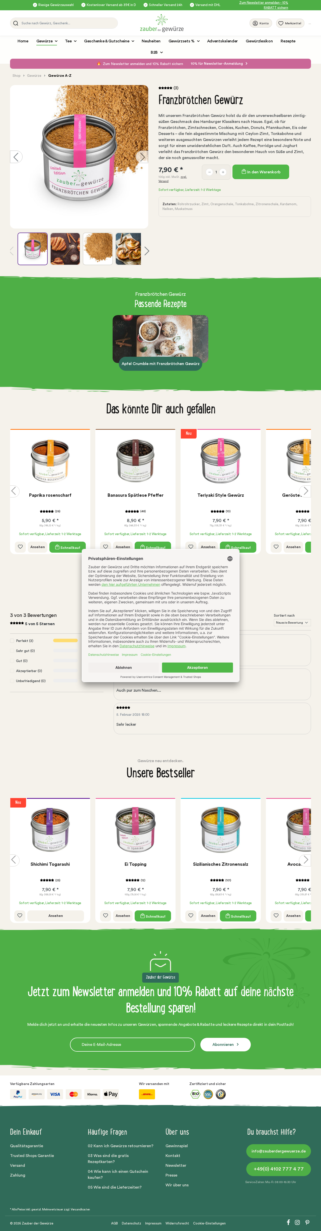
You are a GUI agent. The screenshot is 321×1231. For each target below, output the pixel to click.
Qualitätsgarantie (26, 1146)
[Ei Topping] (135, 829)
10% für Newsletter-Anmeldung (217, 63)
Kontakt (173, 1156)
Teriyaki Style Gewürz (220, 495)
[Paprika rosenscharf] (50, 460)
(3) (176, 88)
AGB (114, 1223)
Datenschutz (131, 1223)
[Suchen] (14, 23)
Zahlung (17, 1175)
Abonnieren (223, 1045)
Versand (17, 1166)
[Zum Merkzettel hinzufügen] (20, 547)
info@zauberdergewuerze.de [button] (279, 1151)
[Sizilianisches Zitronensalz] (221, 829)
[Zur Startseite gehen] (195, 23)
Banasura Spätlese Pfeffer (136, 495)
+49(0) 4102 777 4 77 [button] (279, 1169)
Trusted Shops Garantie (32, 1156)
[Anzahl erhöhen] (223, 172)
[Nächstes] (142, 157)
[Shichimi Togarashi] (50, 829)
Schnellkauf (70, 547)
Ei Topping (135, 864)
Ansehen (37, 547)
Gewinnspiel (177, 1146)
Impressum (153, 1223)
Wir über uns (177, 1185)
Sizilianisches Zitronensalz (220, 864)
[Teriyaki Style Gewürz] (221, 460)
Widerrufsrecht (177, 1223)
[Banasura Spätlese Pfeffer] (135, 460)
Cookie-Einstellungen (209, 1223)
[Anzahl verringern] (209, 172)
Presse (171, 1175)
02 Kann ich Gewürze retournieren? (120, 1146)
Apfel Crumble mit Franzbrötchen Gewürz (161, 364)
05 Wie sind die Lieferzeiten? (115, 1187)
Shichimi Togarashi (50, 864)
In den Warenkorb (263, 172)
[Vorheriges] (16, 157)
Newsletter (176, 1166)
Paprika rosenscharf (50, 495)
